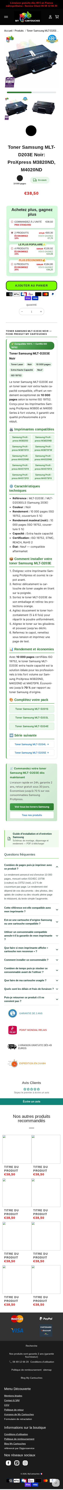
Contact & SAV (12, 1400)
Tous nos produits (32, 815)
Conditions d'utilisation (42, 1361)
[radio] (32, 223)
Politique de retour (14, 1409)
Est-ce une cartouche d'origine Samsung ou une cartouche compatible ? (28, 921)
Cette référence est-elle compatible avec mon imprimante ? (27, 909)
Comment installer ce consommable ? (26, 959)
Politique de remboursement (26, 1369)
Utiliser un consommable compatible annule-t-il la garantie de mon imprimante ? (28, 935)
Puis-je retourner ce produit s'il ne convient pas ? (24, 999)
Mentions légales (13, 1395)
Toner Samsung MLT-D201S (31, 708)
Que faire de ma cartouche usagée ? (25, 980)
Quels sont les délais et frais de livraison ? (29, 988)
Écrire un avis (31, 1101)
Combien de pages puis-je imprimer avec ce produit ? (28, 867)
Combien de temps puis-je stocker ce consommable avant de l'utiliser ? (26, 970)
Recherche (31, 1345)
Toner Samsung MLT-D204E (32, 726)
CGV (6, 1405)
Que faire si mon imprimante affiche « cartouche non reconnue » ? (26, 949)
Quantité (31, 305)
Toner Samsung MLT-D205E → (32, 752)
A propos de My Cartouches (19, 1414)
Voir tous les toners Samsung (32, 806)
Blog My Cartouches (31, 1377)
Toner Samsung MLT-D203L (31, 717)
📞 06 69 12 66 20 (19, 1361)
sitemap (47, 1369)
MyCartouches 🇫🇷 (35, 1474)
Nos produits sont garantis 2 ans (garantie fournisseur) (31, 1355)
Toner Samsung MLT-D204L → (32, 744)
